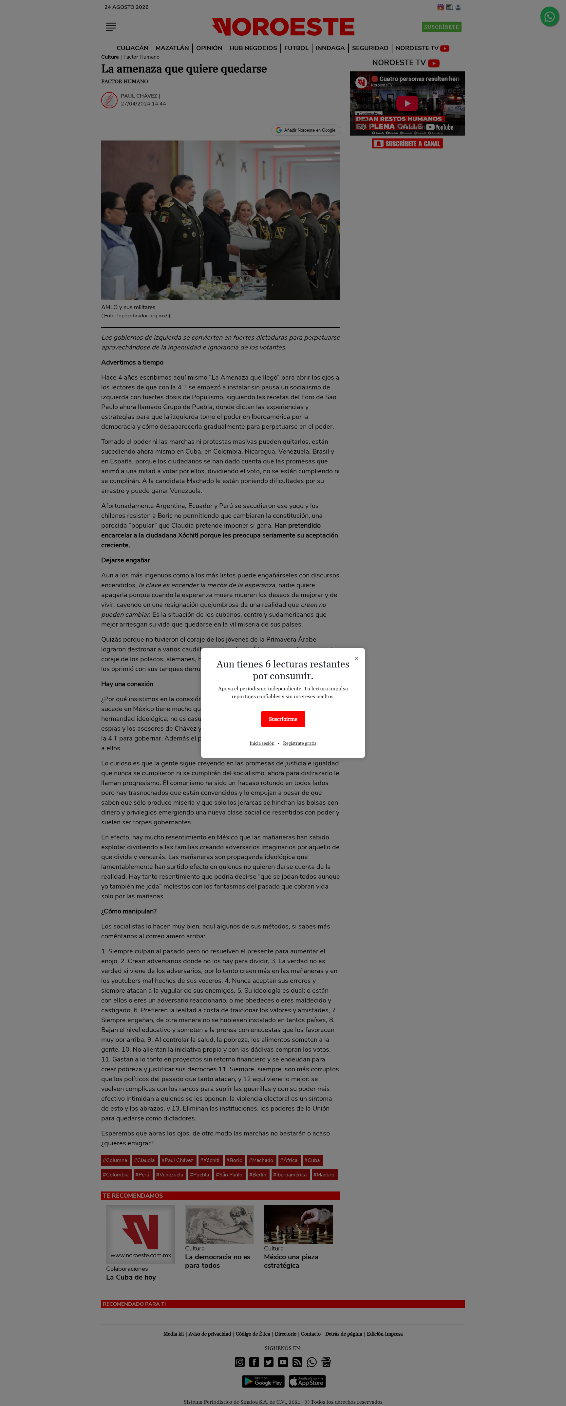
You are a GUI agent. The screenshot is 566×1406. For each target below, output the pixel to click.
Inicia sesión (262, 743)
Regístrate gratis (299, 743)
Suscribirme (283, 719)
